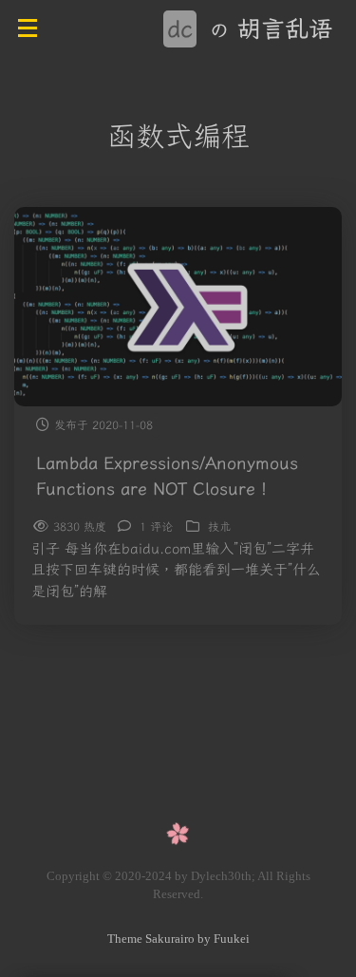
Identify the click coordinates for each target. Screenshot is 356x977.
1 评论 (156, 526)
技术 (219, 526)
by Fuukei (222, 938)
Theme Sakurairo (151, 938)
